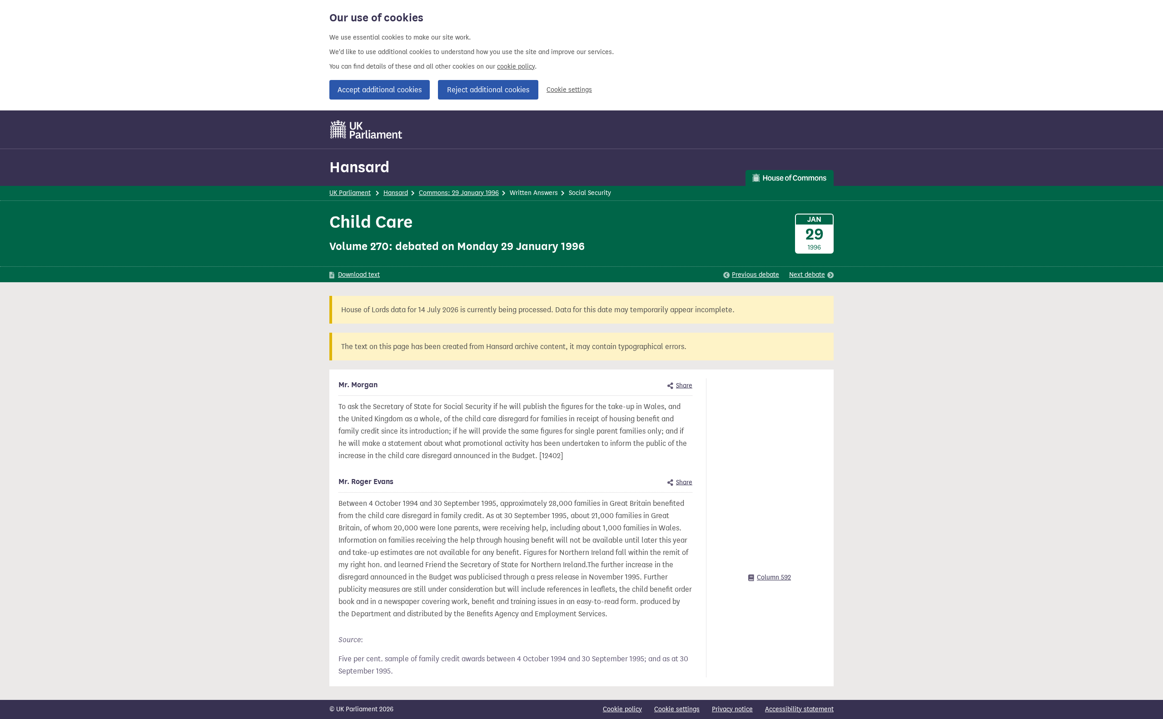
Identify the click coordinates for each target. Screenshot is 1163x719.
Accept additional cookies (380, 89)
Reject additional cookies (488, 89)
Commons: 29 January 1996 (459, 193)
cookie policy (516, 66)
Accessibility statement (799, 709)
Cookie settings (569, 90)
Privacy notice (732, 709)
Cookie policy (622, 709)
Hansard (359, 167)
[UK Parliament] (366, 130)
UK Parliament (350, 193)
